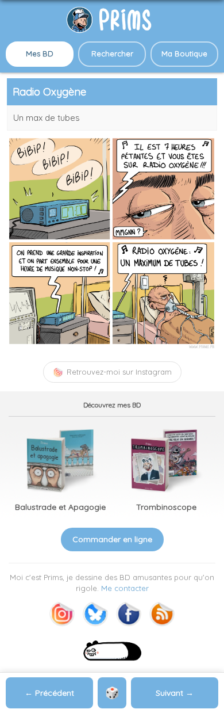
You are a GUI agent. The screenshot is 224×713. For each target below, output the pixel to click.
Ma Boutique (184, 53)
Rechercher (112, 53)
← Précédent (49, 693)
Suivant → (175, 693)
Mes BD (39, 53)
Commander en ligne (112, 539)
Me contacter (125, 588)
